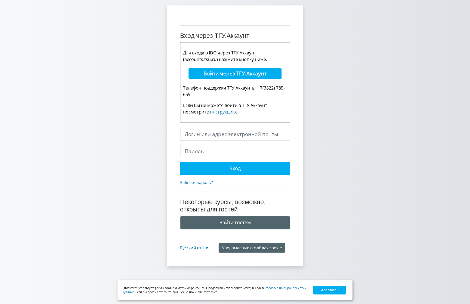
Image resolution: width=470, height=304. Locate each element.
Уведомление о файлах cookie (252, 247)
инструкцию (223, 112)
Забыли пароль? (196, 182)
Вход (235, 168)
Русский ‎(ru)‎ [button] (192, 247)
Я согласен (330, 289)
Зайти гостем (235, 222)
